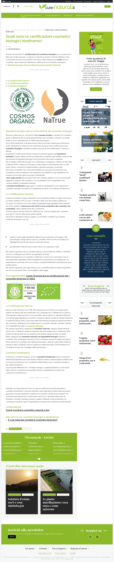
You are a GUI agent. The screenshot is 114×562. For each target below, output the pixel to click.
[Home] (57, 7)
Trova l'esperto (51, 15)
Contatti (43, 549)
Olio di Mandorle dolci (61, 446)
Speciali (67, 15)
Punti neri (32, 443)
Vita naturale (15, 428)
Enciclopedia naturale (30, 15)
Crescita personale (99, 1)
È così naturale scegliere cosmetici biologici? (33, 420)
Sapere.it (109, 1)
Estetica (27, 428)
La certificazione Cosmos (18, 81)
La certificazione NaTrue (18, 83)
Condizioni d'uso (44, 553)
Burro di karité (34, 450)
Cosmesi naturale (35, 446)
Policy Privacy (60, 553)
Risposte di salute (84, 15)
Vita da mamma (77, 1)
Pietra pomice (58, 443)
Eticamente (88, 1)
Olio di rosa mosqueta (12, 443)
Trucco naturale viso (12, 450)
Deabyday (68, 1)
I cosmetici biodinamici (17, 86)
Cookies (73, 553)
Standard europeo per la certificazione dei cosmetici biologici (34, 65)
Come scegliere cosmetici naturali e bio (27, 410)
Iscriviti (26, 6)
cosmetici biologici (35, 326)
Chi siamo (29, 549)
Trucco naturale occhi (62, 450)
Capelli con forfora (11, 446)
